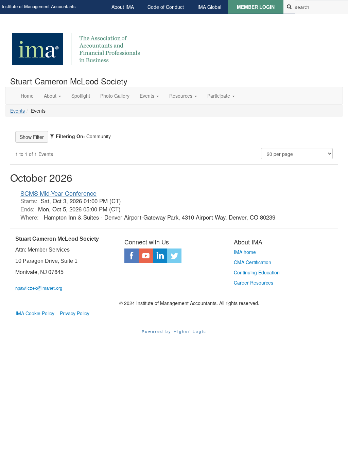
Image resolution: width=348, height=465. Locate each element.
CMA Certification (252, 262)
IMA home (245, 251)
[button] (52, 95)
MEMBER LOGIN (256, 6)
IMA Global (209, 6)
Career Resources (253, 282)
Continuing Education (257, 272)
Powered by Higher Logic (174, 331)
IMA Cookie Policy (35, 313)
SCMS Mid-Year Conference (58, 193)
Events (17, 110)
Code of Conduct (165, 6)
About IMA (122, 6)
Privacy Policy (74, 313)
